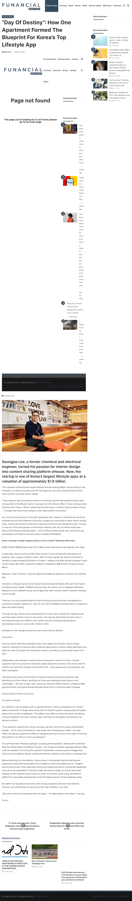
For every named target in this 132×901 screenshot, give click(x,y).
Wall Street (107, 6)
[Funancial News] (21, 6)
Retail (84, 6)
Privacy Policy (78, 386)
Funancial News (44, 382)
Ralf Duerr (7, 52)
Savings (73, 70)
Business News (64, 59)
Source (5, 800)
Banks (70, 6)
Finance (75, 59)
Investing (63, 6)
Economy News (49, 59)
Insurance (117, 6)
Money (78, 6)
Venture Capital (95, 6)
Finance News (51, 6)
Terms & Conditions (64, 386)
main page (36, 121)
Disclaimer (52, 386)
